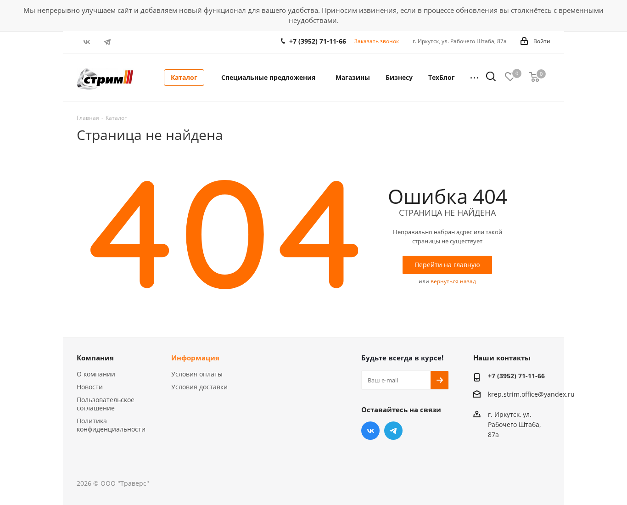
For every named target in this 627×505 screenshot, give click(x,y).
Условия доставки (199, 386)
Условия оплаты (197, 374)
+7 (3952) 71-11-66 (317, 41)
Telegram (107, 41)
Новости (90, 386)
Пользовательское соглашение (105, 403)
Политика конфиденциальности (111, 424)
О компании (96, 374)
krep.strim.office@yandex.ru (531, 394)
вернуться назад (453, 281)
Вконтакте (87, 41)
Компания (95, 357)
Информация (195, 357)
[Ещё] (474, 77)
